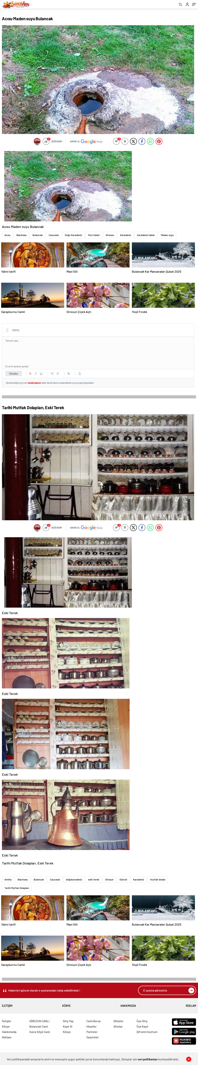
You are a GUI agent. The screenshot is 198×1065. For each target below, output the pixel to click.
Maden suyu (167, 235)
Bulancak (37, 235)
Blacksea (21, 235)
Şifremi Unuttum (147, 1032)
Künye (66, 1005)
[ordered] (52, 373)
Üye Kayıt (142, 1026)
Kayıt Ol (67, 1026)
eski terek (93, 879)
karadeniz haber (146, 235)
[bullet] (57, 373)
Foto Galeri (94, 235)
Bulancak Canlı (38, 1026)
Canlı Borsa (93, 1021)
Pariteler (92, 1032)
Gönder (13, 373)
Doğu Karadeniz (73, 235)
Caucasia (54, 235)
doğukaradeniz (74, 879)
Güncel (123, 879)
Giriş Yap (68, 1021)
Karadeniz (125, 235)
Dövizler (119, 1021)
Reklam (191, 1005)
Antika (8, 879)
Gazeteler (92, 1037)
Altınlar (118, 1026)
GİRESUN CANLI (39, 1021)
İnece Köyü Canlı (39, 1032)
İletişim (7, 1005)
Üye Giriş (142, 1021)
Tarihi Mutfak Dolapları (16, 888)
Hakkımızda (128, 1005)
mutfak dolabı (157, 879)
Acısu (7, 235)
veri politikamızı (147, 1059)
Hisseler (91, 1026)
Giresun (110, 235)
